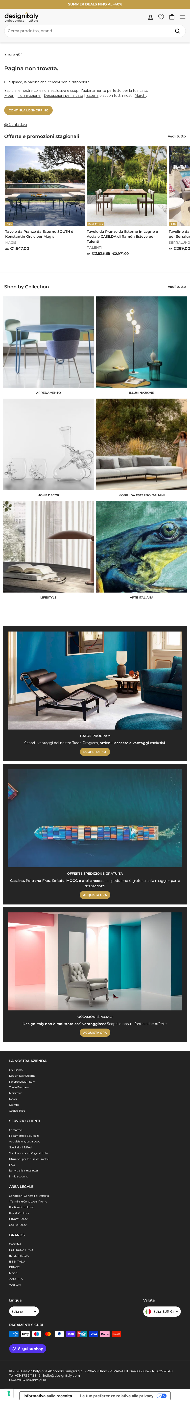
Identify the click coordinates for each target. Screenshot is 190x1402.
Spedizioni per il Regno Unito (28, 1153)
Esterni (92, 95)
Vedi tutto (177, 136)
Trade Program (19, 1087)
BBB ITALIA (17, 1261)
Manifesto (15, 1093)
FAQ (12, 1165)
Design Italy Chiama (22, 1075)
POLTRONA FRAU (21, 1250)
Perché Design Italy (22, 1081)
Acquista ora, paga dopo (24, 1141)
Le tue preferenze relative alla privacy (116, 1395)
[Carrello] (172, 17)
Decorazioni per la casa (63, 95)
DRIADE (14, 1267)
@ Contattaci (15, 124)
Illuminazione (29, 95)
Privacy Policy (18, 1219)
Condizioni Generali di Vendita (29, 1196)
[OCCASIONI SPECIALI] (95, 961)
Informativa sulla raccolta (48, 1395)
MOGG (13, 1273)
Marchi (140, 95)
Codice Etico (17, 1110)
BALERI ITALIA (19, 1255)
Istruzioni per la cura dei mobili (29, 1159)
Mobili (9, 95)
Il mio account (18, 1176)
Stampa (14, 1104)
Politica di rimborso (21, 1207)
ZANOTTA (16, 1279)
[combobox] (95, 31)
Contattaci (16, 1130)
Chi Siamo (16, 1070)
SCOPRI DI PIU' (95, 752)
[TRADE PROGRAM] (95, 681)
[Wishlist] (161, 17)
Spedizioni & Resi (20, 1147)
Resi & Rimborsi (19, 1213)
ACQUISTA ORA (95, 895)
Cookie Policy (17, 1225)
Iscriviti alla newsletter (23, 1170)
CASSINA (15, 1244)
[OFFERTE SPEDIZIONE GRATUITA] (95, 818)
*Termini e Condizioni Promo (28, 1201)
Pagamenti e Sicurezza (24, 1135)
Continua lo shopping (28, 110)
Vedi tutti (15, 1284)
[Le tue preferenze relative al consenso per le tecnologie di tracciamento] (8, 1393)
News (13, 1099)
